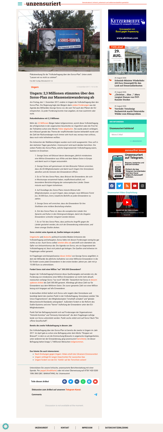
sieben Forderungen (80, 105)
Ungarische (34, 237)
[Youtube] (135, 186)
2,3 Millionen (43, 123)
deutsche (47, 237)
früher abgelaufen (65, 129)
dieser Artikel (65, 256)
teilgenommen (77, 342)
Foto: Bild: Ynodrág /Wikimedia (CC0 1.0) (41, 81)
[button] (20, 3)
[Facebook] (112, 186)
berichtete (81, 339)
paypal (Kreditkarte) (48, 370)
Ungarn (35, 87)
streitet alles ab (64, 243)
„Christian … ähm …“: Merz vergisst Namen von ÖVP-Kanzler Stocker (127, 97)
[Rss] (127, 186)
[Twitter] (119, 186)
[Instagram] (142, 186)
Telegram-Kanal (73, 389)
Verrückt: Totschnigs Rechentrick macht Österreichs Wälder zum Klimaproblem (129, 111)
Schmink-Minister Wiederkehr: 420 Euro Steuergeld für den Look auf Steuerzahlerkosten (130, 83)
